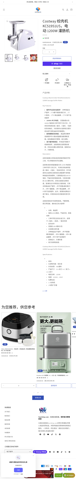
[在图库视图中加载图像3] (25, 58)
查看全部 (38, 398)
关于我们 (7, 411)
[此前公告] (4, 2)
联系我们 (7, 416)
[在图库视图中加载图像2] (17, 58)
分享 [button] (45, 291)
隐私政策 (7, 420)
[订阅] (30, 452)
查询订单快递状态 (10, 441)
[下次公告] (72, 2)
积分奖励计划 (9, 437)
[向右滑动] (42, 393)
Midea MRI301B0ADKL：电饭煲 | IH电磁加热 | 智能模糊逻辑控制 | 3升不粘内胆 (18, 349)
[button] (4, 10)
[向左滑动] (34, 393)
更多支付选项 (57, 68)
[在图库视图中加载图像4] (33, 58)
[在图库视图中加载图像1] (9, 58)
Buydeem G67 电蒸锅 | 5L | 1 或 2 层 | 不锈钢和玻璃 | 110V (52, 375)
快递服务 (7, 432)
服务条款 (7, 424)
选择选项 (54, 385)
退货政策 (7, 428)
